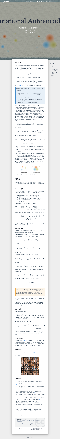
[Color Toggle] (56, 2)
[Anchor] (15, 62)
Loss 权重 (54, 70)
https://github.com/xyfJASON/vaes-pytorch (32, 352)
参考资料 (52, 75)
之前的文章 (24, 340)
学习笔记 (18, 415)
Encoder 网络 (54, 68)
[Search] (54, 2)
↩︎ (16, 384)
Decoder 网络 (55, 69)
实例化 (52, 66)
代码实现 (52, 73)
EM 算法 (19, 85)
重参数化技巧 (54, 72)
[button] (50, 2)
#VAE (23, 415)
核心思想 (52, 65)
